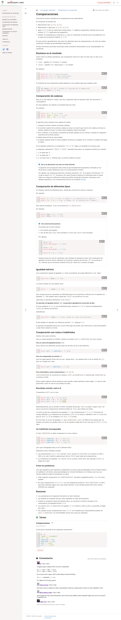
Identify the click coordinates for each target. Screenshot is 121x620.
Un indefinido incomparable (48, 429)
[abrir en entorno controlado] (105, 73)
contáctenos (47, 618)
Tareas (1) (5, 39)
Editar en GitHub (7, 52)
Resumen (41, 491)
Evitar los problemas (45, 466)
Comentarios (46, 558)
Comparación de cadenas (49, 96)
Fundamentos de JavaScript (10, 13)
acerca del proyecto (50, 616)
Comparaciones (43, 523)
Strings (83, 179)
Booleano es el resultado (49, 53)
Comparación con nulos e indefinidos (55, 332)
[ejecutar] (103, 73)
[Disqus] (71, 583)
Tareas (42, 517)
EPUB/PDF (104, 3)
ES (2, 4)
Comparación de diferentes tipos (53, 186)
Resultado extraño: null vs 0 (48, 388)
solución (40, 550)
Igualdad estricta (45, 269)
